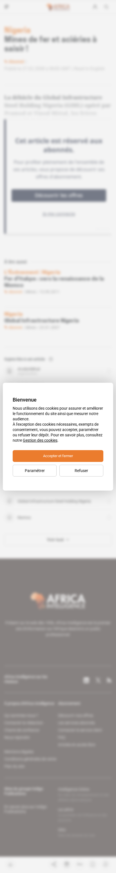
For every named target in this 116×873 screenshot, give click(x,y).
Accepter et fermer (58, 456)
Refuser (81, 470)
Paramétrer (35, 470)
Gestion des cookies (40, 440)
